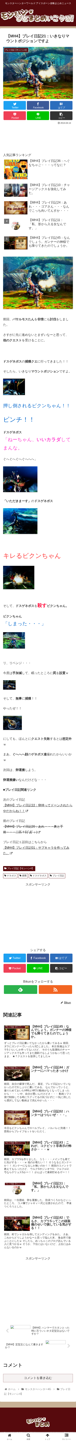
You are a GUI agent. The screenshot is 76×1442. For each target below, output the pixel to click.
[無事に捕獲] (12, 728)
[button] (68, 758)
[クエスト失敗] (14, 647)
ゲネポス (11, 875)
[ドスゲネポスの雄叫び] (20, 532)
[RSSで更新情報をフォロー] (55, 989)
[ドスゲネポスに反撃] (18, 588)
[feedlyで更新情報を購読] (20, 989)
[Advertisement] (38, 137)
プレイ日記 (58, 875)
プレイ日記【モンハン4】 (20, 868)
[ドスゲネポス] (14, 394)
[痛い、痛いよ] (38, 308)
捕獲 (24, 875)
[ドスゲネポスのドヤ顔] (20, 491)
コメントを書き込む (38, 1378)
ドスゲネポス (39, 875)
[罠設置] (9, 688)
